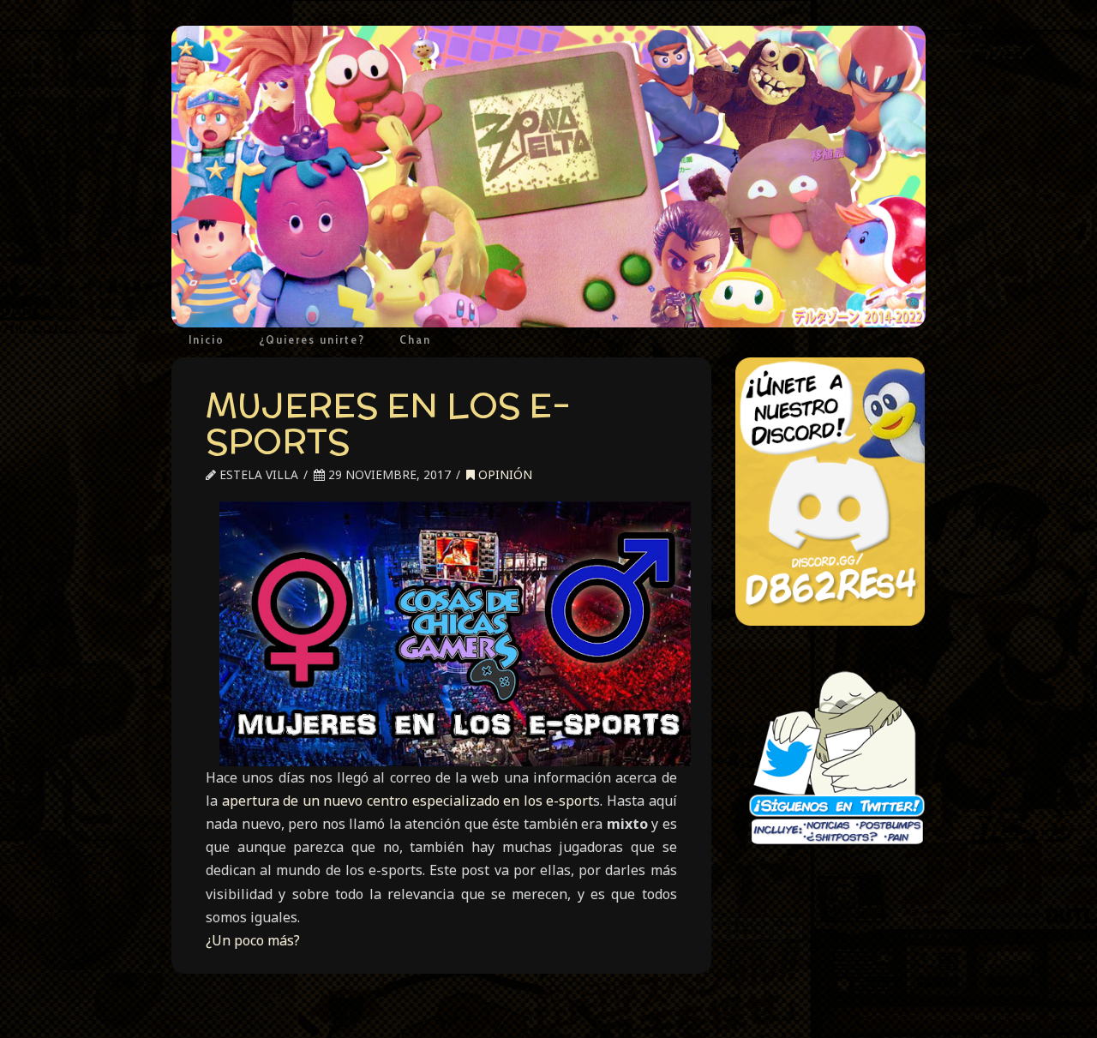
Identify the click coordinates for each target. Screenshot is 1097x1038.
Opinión (503, 474)
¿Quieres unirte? (312, 339)
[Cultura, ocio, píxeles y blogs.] (548, 176)
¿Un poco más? (253, 940)
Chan (415, 339)
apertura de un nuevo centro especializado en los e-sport (408, 800)
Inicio (207, 339)
